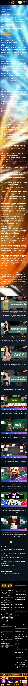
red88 (23, 662)
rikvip (21, 666)
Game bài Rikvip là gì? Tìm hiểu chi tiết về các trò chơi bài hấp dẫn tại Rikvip (14, 337)
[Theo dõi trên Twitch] (7, 621)
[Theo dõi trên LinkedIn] (7, 617)
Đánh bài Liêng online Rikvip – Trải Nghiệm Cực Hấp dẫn (14, 483)
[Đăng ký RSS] (4, 617)
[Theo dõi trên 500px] (12, 617)
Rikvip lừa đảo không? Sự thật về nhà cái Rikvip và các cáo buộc (14, 386)
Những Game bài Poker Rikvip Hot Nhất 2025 (14, 508)
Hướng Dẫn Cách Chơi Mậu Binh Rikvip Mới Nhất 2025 (14, 532)
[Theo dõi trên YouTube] (9, 617)
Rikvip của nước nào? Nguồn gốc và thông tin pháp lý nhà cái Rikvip (14, 312)
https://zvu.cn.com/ (20, 645)
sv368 (16, 667)
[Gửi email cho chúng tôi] (9, 614)
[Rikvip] (12, 2)
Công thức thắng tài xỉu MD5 (8, 565)
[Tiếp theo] (17, 542)
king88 (20, 664)
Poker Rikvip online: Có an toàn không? (14, 435)
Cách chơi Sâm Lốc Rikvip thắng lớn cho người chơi (14, 411)
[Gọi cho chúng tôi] (12, 614)
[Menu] (2, 2)
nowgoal (17, 666)
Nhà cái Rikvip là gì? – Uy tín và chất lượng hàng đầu (14, 362)
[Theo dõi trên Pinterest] (2, 617)
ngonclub (24, 661)
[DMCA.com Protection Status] (5, 643)
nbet (25, 666)
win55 (16, 662)
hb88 (20, 662)
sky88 (16, 664)
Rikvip (16, 17)
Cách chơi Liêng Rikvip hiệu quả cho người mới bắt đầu (14, 459)
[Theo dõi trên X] (7, 614)
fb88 (24, 664)
